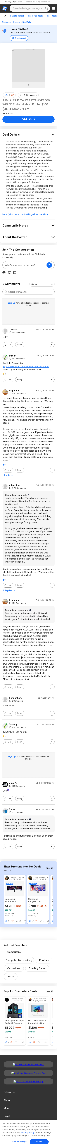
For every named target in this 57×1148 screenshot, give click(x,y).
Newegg (8, 1037)
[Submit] (6, 291)
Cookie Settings (19, 1141)
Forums (16, 22)
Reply (19, 345)
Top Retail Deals (35, 16)
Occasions (13, 968)
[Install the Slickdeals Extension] (28, 1064)
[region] (28, 1134)
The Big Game (37, 968)
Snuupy (13, 724)
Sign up (12, 303)
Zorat (12, 809)
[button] (12, 95)
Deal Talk (26, 22)
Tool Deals (52, 16)
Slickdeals (6, 22)
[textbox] (25, 265)
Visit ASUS (28, 119)
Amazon (31, 1037)
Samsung (9, 915)
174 (33, 921)
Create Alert (20, 38)
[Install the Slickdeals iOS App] (28, 1081)
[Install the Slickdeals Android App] (28, 1073)
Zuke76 (13, 783)
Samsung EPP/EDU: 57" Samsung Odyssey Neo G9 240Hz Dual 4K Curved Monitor (14, 900)
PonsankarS (15, 698)
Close (39, 1141)
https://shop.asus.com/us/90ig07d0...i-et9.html (25, 214)
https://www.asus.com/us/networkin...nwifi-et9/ (26, 366)
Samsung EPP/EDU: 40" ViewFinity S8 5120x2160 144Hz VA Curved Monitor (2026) (37, 900)
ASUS (10, 976)
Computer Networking (19, 960)
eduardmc (14, 485)
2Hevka (13, 329)
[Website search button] (46, 8)
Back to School (17, 16)
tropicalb (14, 390)
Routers (44, 960)
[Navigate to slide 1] (28, 85)
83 (9, 921)
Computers (14, 951)
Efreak (12, 356)
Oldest (34, 284)
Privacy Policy (27, 1132)
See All (49, 868)
